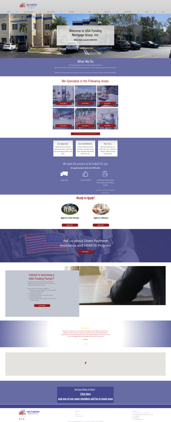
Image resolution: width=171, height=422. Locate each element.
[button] (71, 12)
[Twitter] (21, 419)
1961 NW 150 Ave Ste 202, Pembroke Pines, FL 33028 (144, 414)
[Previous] (7, 334)
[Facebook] (19, 419)
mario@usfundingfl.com (138, 419)
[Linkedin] (23, 419)
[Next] (163, 334)
